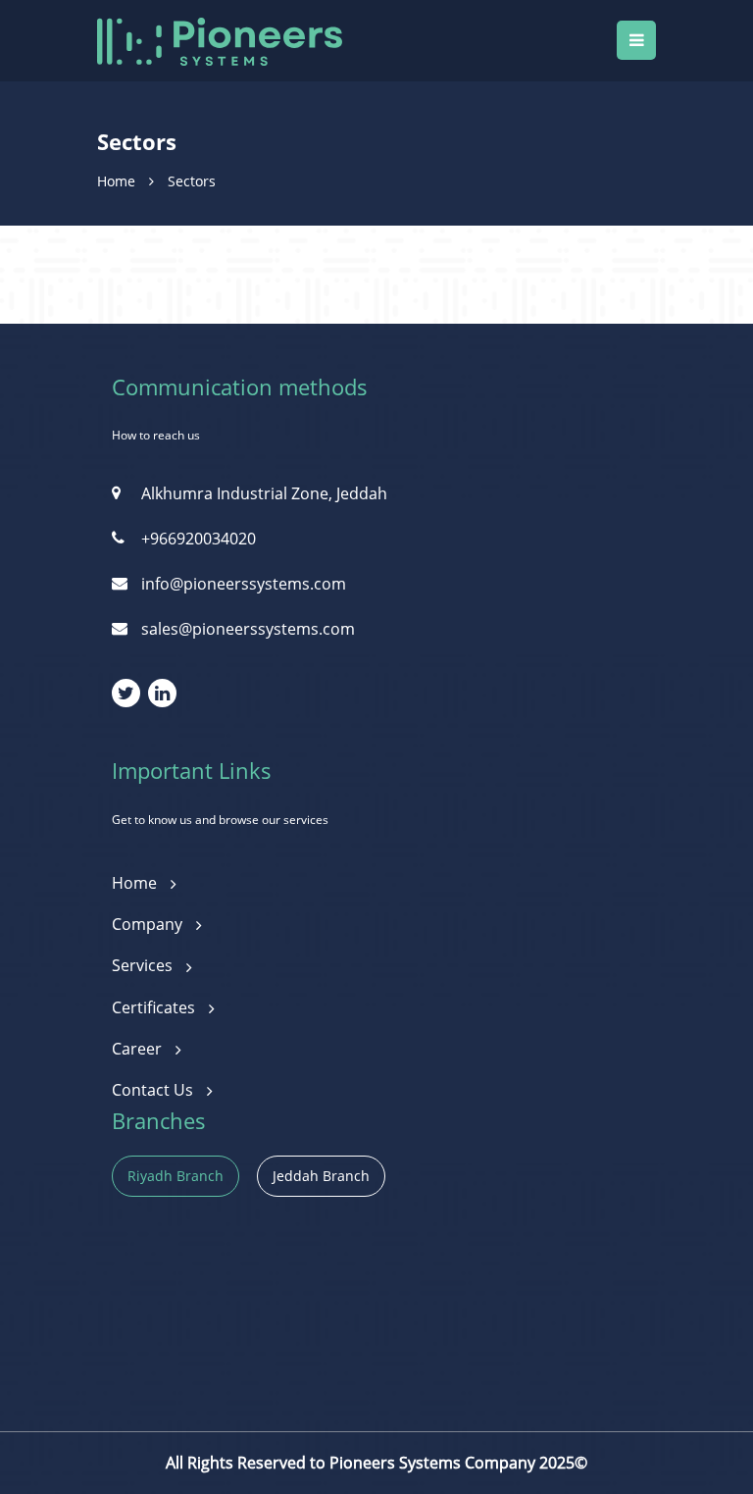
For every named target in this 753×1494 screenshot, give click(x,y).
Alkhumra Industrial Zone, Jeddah (264, 493)
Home (116, 181)
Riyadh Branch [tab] (175, 1175)
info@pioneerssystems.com (243, 583)
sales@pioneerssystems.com (248, 629)
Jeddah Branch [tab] (321, 1175)
